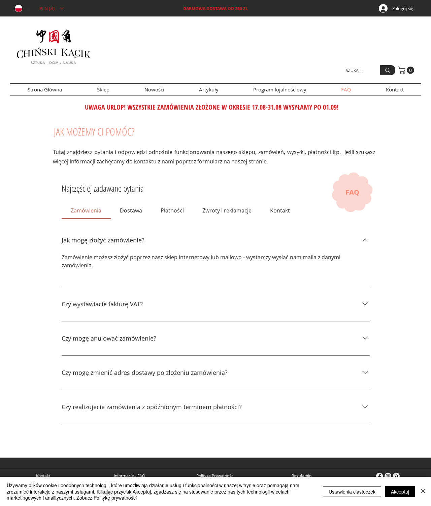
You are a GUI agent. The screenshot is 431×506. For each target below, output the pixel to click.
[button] (51, 8)
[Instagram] (388, 476)
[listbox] (51, 8)
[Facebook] (379, 476)
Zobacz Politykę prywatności (106, 497)
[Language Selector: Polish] (22, 8)
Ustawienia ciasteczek (352, 491)
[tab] (86, 210)
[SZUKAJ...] (387, 70)
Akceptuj (400, 491)
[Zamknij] (423, 491)
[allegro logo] (396, 476)
